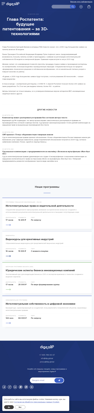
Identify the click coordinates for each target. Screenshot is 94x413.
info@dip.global (47, 358)
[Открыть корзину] (89, 7)
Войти (81, 7)
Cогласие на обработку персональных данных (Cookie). (36, 402)
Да (9, 407)
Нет (20, 407)
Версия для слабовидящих (81, 2)
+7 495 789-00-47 (47, 355)
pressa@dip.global (47, 362)
